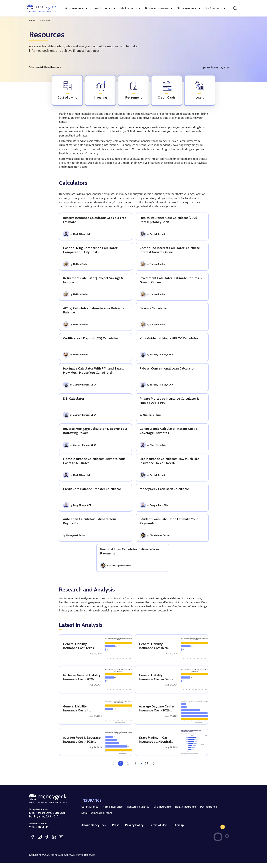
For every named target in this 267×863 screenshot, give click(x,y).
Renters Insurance (138, 806)
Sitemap (178, 825)
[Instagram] (39, 836)
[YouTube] (60, 836)
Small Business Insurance (96, 813)
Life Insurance (162, 806)
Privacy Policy (134, 825)
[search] (235, 8)
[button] (153, 763)
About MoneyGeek (93, 825)
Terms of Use (158, 825)
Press (115, 825)
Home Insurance (113, 806)
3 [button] (135, 763)
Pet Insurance (208, 806)
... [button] (141, 763)
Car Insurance (89, 806)
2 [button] (128, 763)
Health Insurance (185, 806)
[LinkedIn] (53, 836)
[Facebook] (32, 836)
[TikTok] (46, 836)
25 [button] (146, 763)
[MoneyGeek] (41, 8)
